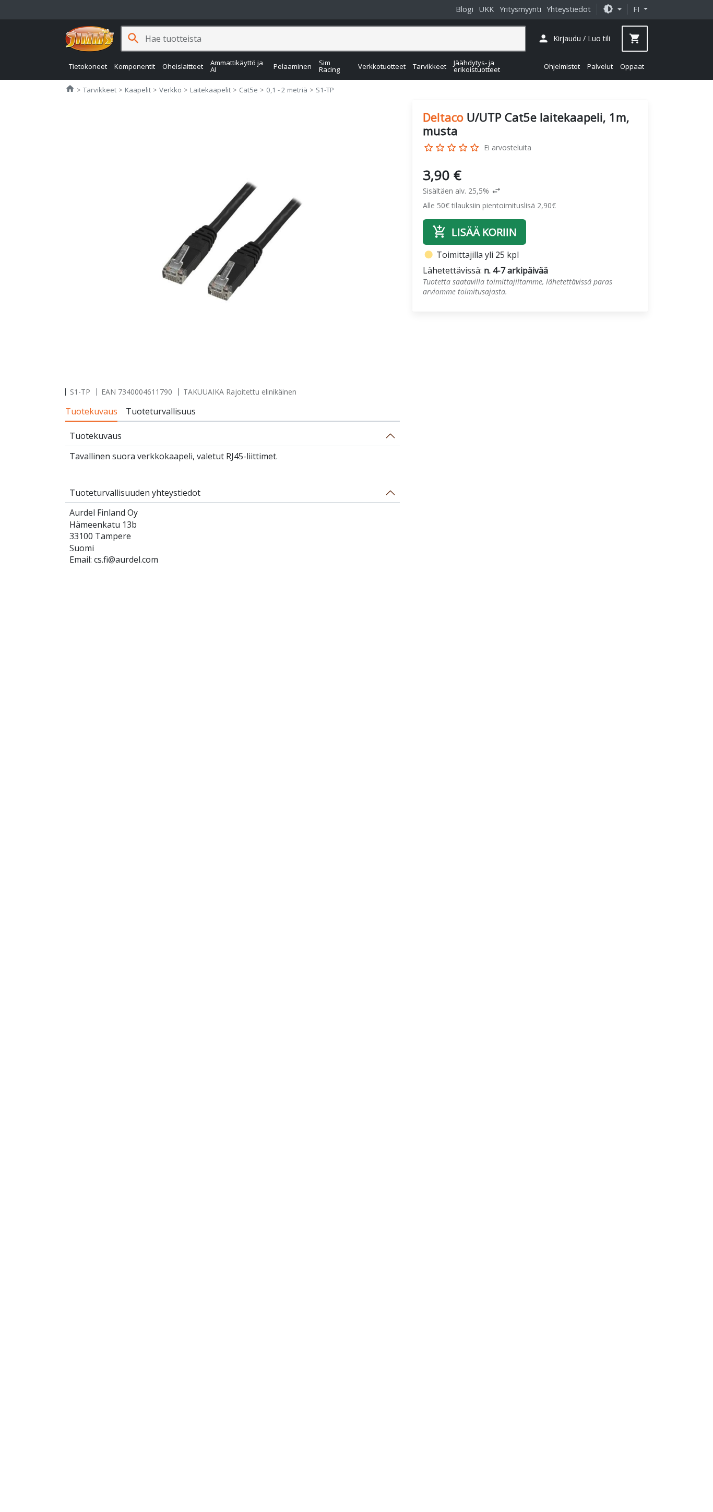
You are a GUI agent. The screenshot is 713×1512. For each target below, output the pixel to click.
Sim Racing (329, 66)
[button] (612, 9)
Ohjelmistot (562, 65)
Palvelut (600, 65)
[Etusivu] (89, 39)
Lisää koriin (474, 231)
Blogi (464, 9)
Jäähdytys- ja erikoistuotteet (477, 66)
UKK (486, 9)
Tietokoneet (88, 65)
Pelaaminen (293, 65)
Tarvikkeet (429, 65)
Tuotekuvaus (91, 411)
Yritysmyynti (520, 9)
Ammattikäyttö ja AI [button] (236, 66)
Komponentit (134, 65)
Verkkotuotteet (382, 65)
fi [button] (637, 9)
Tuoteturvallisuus (161, 411)
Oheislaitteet (182, 65)
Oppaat (632, 65)
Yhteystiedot (568, 9)
